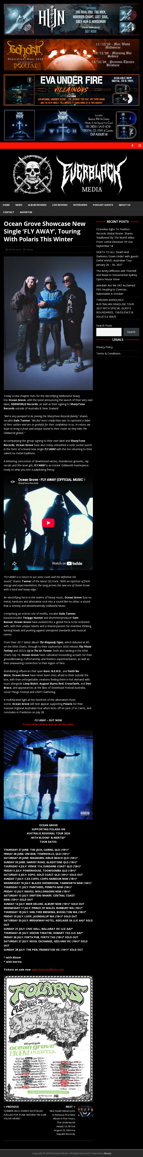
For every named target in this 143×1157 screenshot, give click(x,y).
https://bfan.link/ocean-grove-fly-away (48, 724)
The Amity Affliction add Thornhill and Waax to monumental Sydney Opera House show (116, 275)
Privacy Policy (104, 347)
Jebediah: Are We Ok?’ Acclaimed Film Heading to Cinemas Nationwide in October (115, 289)
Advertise (26, 212)
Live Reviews (59, 205)
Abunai (107, 1153)
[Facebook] (132, 145)
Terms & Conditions (108, 353)
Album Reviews (37, 205)
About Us (124, 205)
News (18, 205)
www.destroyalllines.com (47, 969)
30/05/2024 (15, 249)
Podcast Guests (103, 205)
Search (131, 332)
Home (6, 205)
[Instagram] (139, 145)
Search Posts (104, 325)
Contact (8, 212)
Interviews (80, 205)
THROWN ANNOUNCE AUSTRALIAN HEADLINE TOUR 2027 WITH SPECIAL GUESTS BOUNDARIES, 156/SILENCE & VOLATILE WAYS (115, 308)
